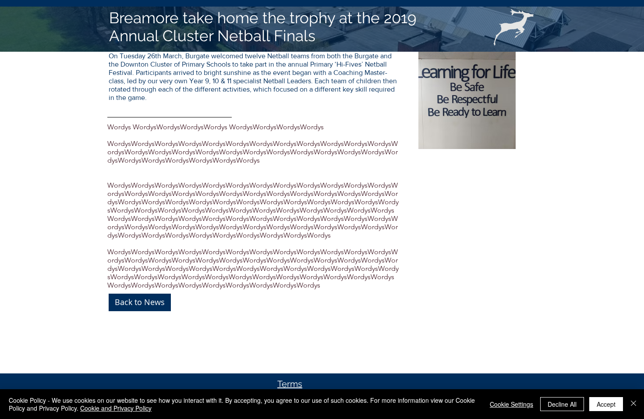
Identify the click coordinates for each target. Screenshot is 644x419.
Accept (606, 404)
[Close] (633, 404)
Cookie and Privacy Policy (116, 408)
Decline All (562, 404)
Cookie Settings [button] (511, 404)
